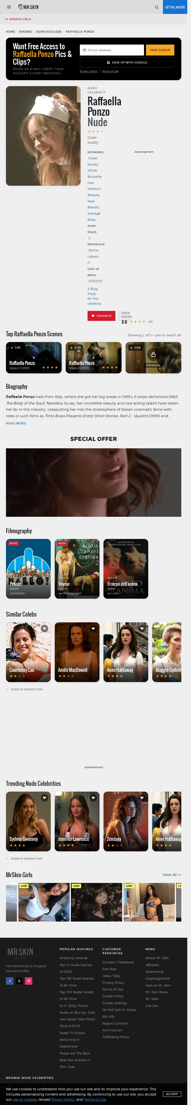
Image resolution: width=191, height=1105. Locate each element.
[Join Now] (175, 7)
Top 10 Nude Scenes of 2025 (76, 968)
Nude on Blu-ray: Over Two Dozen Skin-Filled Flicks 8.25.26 (77, 1019)
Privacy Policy (89, 71)
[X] (19, 981)
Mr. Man (152, 999)
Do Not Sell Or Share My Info (119, 1013)
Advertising (154, 972)
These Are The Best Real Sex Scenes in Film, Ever (75, 1060)
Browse (26, 31)
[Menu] (9, 7)
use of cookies (25, 1099)
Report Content (115, 1023)
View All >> (172, 874)
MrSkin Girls (20, 19)
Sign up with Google (129, 62)
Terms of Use (110, 71)
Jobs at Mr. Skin (158, 985)
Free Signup (160, 50)
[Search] (156, 7)
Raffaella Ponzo (22, 363)
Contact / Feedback (118, 962)
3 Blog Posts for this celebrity (94, 296)
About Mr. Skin (157, 958)
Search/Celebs (49, 31)
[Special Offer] (93, 482)
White (92, 170)
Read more (16, 423)
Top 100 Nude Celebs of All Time (77, 995)
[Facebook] (9, 981)
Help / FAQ (111, 976)
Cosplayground (157, 978)
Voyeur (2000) (19, 368)
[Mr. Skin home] (28, 7)
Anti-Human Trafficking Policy (115, 1033)
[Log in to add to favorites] (44, 628)
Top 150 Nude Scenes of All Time (77, 981)
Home (10, 31)
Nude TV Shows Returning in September (72, 1039)
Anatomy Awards (74, 958)
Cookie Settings (114, 1003)
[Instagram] (28, 981)
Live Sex (151, 1006)
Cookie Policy (113, 996)
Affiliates (152, 965)
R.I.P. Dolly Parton (74, 1006)
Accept (172, 1094)
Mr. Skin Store (156, 992)
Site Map (109, 969)
